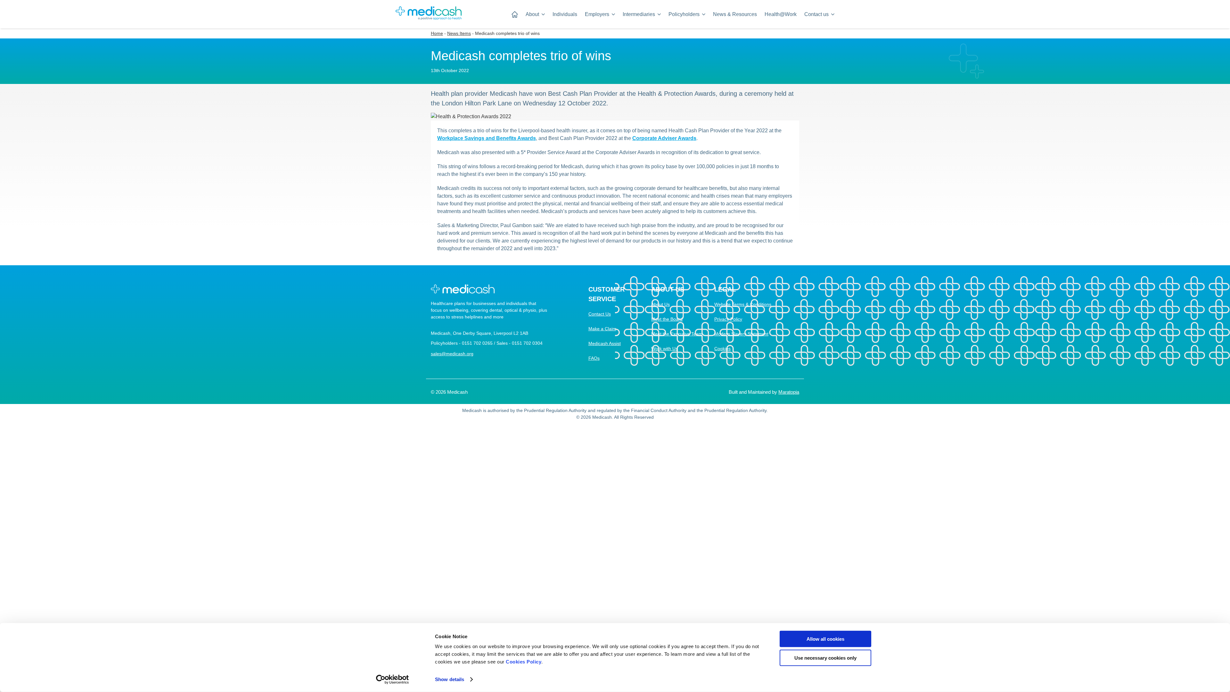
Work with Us (664, 348)
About (532, 14)
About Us (660, 304)
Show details (449, 679)
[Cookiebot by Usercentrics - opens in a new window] (393, 679)
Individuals (565, 14)
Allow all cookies (825, 639)
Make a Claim (602, 328)
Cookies (722, 348)
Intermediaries (639, 14)
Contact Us (599, 314)
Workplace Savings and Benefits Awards (486, 138)
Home (437, 33)
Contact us (816, 14)
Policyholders (684, 14)
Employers (597, 14)
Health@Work (781, 14)
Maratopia (788, 392)
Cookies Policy (523, 661)
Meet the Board (667, 319)
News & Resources (735, 14)
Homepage (515, 14)
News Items (459, 33)
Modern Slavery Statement (741, 333)
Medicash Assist (604, 343)
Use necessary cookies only (825, 657)
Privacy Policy (728, 319)
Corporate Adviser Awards (664, 138)
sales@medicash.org (452, 353)
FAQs (594, 358)
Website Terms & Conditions (742, 304)
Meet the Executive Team (676, 333)
